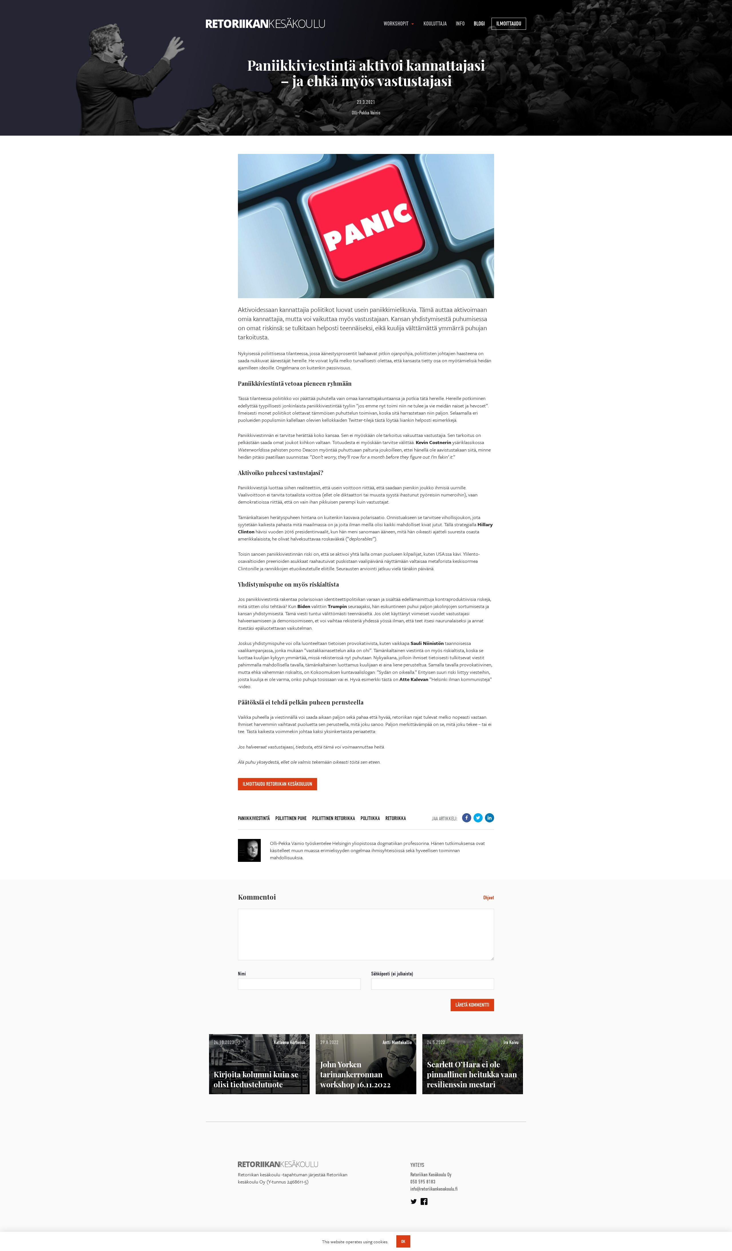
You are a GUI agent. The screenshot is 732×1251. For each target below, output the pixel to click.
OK (403, 1241)
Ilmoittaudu (508, 23)
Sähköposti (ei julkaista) (392, 974)
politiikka (370, 818)
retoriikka (395, 818)
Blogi (479, 23)
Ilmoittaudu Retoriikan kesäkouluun (277, 784)
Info (460, 23)
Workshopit (396, 23)
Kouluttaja (435, 23)
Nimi (242, 974)
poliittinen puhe (291, 818)
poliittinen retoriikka (333, 818)
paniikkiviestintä (254, 818)
